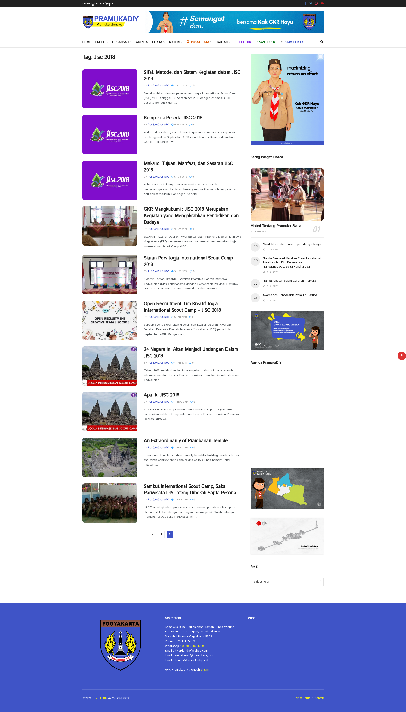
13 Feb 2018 (180, 85)
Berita (157, 42)
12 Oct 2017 (180, 499)
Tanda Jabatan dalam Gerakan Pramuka (289, 281)
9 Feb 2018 (180, 124)
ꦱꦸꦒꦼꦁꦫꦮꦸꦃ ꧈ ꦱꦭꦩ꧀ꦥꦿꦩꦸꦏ (97, 3)
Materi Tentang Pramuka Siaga (276, 226)
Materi (174, 42)
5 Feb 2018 (180, 177)
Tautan (222, 42)
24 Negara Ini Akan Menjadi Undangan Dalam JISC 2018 (191, 352)
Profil (100, 42)
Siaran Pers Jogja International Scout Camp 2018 (188, 261)
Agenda (142, 42)
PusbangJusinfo (158, 85)
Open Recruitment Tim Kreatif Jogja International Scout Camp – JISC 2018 (182, 307)
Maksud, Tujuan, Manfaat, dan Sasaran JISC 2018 (188, 167)
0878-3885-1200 (193, 646)
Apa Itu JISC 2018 (161, 395)
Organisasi (120, 42)
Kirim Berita (303, 698)
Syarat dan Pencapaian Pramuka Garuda (290, 295)
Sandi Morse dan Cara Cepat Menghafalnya (292, 244)
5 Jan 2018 (180, 317)
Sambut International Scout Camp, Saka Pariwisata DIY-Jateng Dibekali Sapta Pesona (190, 490)
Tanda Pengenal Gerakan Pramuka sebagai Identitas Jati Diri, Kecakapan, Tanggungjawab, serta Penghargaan (291, 262)
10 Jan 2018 (180, 229)
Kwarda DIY (100, 698)
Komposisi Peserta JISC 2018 (173, 118)
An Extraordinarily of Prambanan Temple (186, 441)
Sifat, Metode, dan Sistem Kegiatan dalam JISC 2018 (192, 75)
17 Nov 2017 (180, 402)
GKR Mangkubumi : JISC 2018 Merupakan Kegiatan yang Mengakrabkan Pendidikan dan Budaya (191, 216)
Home (86, 42)
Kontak (319, 698)
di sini (205, 670)
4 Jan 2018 (180, 363)
